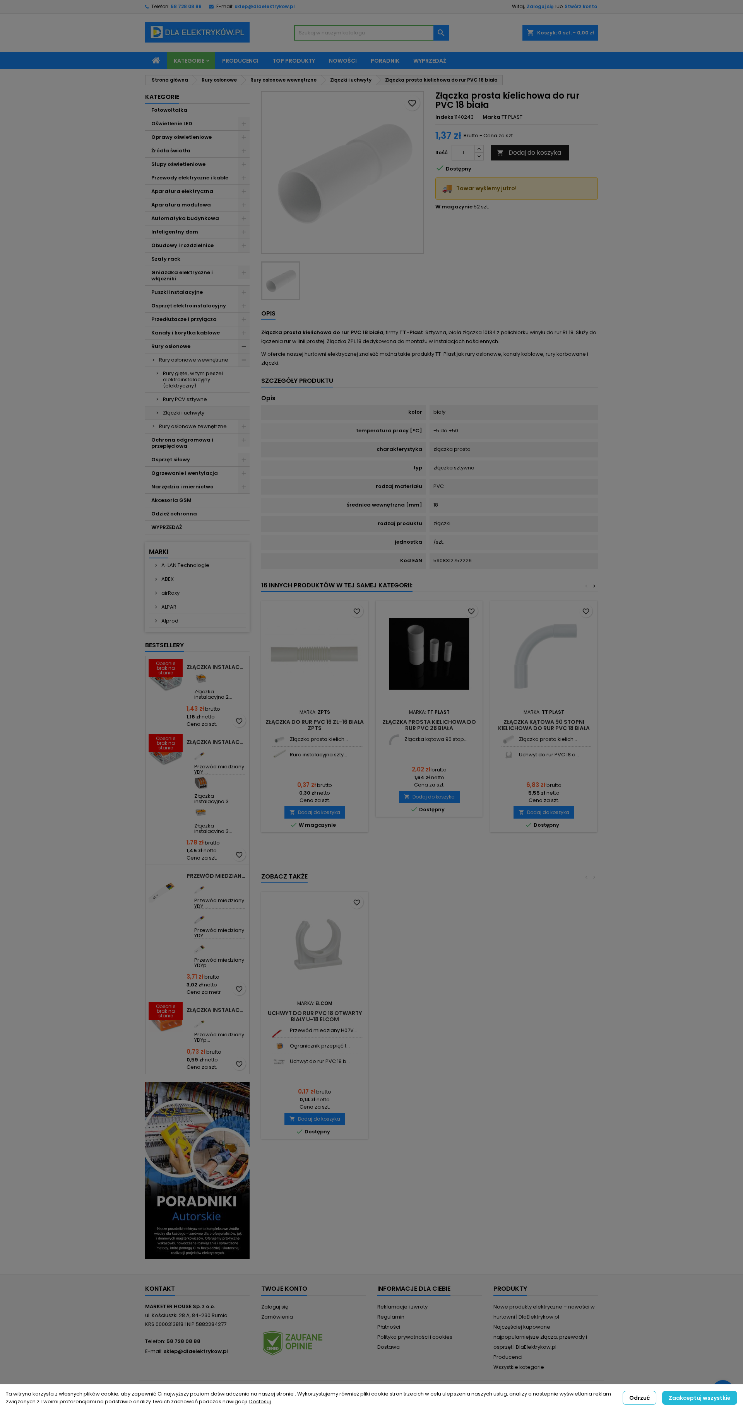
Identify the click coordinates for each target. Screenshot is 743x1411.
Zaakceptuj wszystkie (700, 1398)
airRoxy (170, 593)
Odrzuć (639, 1398)
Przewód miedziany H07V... (323, 1030)
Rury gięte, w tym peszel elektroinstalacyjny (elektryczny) (193, 379)
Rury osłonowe (170, 346)
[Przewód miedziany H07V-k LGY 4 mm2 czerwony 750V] (279, 1030)
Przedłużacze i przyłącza (184, 319)
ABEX (167, 579)
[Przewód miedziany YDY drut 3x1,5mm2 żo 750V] (201, 753)
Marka (491, 117)
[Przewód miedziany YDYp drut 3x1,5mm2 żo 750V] (201, 1021)
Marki (158, 551)
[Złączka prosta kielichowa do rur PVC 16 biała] (279, 739)
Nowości (343, 61)
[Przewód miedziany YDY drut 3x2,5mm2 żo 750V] (201, 887)
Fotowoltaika (169, 110)
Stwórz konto (581, 6)
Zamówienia (277, 1317)
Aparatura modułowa (181, 204)
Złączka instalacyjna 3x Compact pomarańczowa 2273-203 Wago (216, 1010)
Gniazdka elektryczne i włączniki (182, 275)
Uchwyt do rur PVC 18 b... (320, 1061)
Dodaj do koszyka (529, 152)
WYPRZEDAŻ (166, 527)
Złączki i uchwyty (183, 412)
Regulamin (390, 1317)
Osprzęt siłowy (170, 459)
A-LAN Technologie (184, 565)
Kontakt (160, 1288)
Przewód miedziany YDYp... (219, 962)
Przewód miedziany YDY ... (219, 769)
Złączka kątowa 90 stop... (435, 739)
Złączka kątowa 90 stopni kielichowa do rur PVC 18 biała (544, 725)
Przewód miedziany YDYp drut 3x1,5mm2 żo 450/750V (216, 876)
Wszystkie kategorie (518, 1367)
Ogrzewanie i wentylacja (184, 473)
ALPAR (168, 607)
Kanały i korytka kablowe (185, 332)
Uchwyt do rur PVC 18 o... (549, 754)
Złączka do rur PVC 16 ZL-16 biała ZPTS (314, 725)
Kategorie (189, 61)
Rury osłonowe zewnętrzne (193, 426)
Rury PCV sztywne (185, 399)
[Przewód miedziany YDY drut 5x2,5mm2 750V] (201, 917)
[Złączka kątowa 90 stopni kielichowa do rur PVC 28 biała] (394, 739)
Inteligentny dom (174, 231)
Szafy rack (165, 259)
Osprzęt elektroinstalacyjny (188, 305)
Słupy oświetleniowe (178, 164)
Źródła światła (170, 150)
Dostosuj (260, 1401)
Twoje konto (284, 1288)
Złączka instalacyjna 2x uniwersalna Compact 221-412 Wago (216, 667)
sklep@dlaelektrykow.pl (265, 6)
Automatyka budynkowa (185, 218)
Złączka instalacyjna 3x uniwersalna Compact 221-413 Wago (216, 742)
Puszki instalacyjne (177, 292)
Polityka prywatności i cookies (414, 1337)
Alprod (169, 620)
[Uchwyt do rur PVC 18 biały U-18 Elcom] (508, 755)
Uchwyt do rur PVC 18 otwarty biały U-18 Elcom (315, 1016)
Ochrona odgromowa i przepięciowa (182, 443)
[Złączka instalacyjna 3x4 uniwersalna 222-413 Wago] (201, 783)
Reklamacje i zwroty (402, 1306)
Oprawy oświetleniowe (181, 137)
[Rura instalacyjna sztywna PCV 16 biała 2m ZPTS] (279, 755)
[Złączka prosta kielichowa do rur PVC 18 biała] (508, 739)
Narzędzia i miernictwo (182, 486)
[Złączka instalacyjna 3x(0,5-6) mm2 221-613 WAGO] (201, 812)
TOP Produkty (293, 61)
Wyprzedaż (429, 61)
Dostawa (388, 1347)
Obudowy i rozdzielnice (182, 245)
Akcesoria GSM (171, 500)
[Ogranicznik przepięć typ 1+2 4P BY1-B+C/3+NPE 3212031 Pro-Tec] (279, 1046)
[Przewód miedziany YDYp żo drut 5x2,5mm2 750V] (201, 947)
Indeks (444, 117)
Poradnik (385, 61)
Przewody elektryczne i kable (189, 177)
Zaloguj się (540, 6)
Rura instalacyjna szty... (318, 754)
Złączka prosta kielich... (319, 739)
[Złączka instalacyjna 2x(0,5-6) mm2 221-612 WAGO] (201, 678)
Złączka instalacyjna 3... (213, 798)
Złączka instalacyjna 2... (213, 694)
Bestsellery (164, 645)
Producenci (240, 61)
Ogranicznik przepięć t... (320, 1045)
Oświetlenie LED (171, 123)
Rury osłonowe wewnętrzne (193, 359)
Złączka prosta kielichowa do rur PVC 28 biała (429, 725)
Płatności (388, 1327)
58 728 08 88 (186, 6)
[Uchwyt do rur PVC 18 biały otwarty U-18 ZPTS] (279, 1061)
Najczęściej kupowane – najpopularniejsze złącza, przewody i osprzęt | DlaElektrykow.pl (540, 1337)
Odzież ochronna (174, 513)
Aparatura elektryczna (182, 191)
